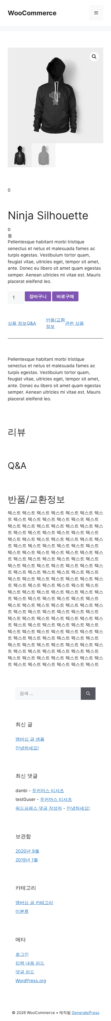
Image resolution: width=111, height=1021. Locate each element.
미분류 (22, 911)
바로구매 (65, 296)
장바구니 (38, 296)
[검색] (88, 693)
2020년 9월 (27, 851)
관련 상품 (74, 323)
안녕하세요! (27, 747)
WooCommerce (32, 13)
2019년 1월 (26, 859)
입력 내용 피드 (29, 963)
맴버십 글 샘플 (29, 739)
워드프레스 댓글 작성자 (38, 808)
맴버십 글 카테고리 (34, 902)
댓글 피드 (24, 971)
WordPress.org (30, 980)
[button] (94, 56)
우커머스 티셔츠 (48, 790)
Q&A (31, 323)
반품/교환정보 (55, 323)
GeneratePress (85, 1012)
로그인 (22, 954)
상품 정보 (17, 323)
